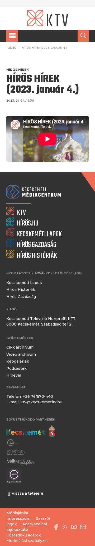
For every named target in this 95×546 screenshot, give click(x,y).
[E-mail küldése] (84, 527)
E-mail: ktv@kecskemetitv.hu (34, 402)
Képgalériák (17, 361)
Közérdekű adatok (23, 535)
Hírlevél (13, 375)
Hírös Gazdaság (21, 296)
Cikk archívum (20, 347)
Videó (11, 47)
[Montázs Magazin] (20, 462)
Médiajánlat (17, 513)
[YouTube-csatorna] (75, 527)
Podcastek (16, 368)
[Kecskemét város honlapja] (30, 431)
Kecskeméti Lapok (24, 282)
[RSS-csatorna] (66, 527)
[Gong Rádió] (13, 443)
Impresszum (18, 518)
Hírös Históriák (20, 289)
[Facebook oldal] (57, 527)
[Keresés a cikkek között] (83, 36)
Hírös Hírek (17, 70)
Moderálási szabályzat (27, 540)
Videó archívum (21, 354)
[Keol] (15, 452)
